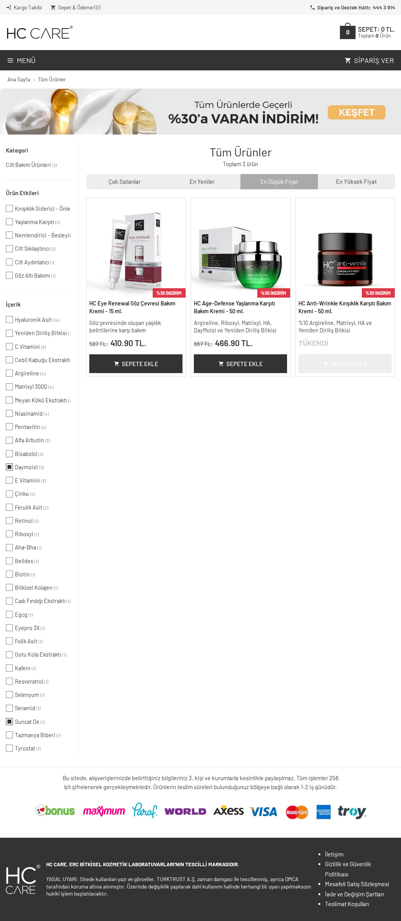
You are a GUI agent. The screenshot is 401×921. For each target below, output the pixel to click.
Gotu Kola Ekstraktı (40, 654)
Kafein (25, 668)
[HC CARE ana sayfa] (39, 32)
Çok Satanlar (124, 181)
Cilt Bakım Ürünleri (31, 165)
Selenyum (29, 694)
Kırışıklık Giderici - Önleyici (42, 208)
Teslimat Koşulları (347, 903)
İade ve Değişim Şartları (354, 894)
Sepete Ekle (140, 363)
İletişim (334, 854)
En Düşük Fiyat (279, 181)
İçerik (13, 304)
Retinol (26, 520)
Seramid (27, 708)
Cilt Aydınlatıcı (34, 262)
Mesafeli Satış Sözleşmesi (357, 883)
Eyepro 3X (30, 628)
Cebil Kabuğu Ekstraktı (42, 360)
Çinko (25, 493)
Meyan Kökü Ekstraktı (42, 400)
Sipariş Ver (374, 60)
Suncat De (30, 721)
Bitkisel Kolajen (36, 587)
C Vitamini (30, 346)
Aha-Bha (28, 547)
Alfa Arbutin (32, 440)
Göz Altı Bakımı (35, 275)
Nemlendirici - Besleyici (42, 235)
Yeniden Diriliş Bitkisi (42, 333)
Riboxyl (27, 534)
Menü (26, 60)
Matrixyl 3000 (34, 386)
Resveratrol (31, 681)
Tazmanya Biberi (37, 735)
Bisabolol (29, 454)
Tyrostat (27, 748)
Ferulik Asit (31, 507)
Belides (26, 561)
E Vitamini (30, 480)
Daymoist (29, 467)
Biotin (25, 574)
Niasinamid (32, 413)
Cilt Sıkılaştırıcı (35, 248)
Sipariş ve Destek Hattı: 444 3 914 (356, 7)
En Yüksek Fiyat (356, 181)
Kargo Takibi (28, 7)
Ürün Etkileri (22, 192)
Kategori (17, 150)
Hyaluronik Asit (37, 319)
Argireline (30, 373)
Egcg (24, 614)
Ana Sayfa (18, 79)
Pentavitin (30, 427)
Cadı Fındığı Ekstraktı (42, 601)
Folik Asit (28, 641)
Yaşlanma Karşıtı (37, 222)
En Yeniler (202, 181)
